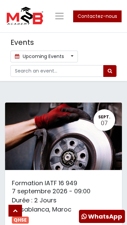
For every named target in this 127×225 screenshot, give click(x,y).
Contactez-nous (97, 16)
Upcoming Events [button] (43, 56)
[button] (15, 211)
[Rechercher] (110, 71)
